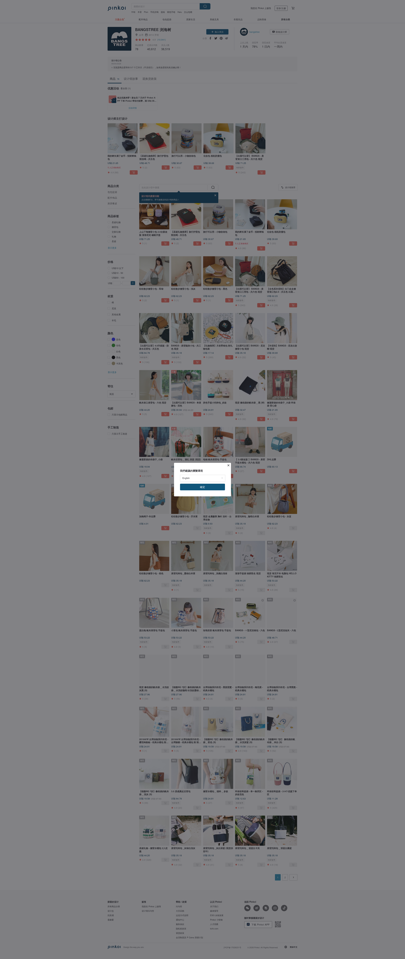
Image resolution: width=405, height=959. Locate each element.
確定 (202, 487)
